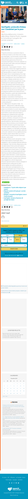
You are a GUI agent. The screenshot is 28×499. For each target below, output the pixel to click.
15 (14, 388)
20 (7, 390)
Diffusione (12, 477)
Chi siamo (4, 477)
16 (17, 388)
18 (23, 388)
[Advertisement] (14, 275)
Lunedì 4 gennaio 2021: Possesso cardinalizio (12, 428)
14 (10, 388)
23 (17, 390)
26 (4, 393)
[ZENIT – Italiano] (8, 2)
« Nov (4, 396)
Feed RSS (14, 402)
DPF (8, 477)
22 (14, 390)
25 (23, 390)
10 (20, 386)
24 (20, 390)
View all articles (5, 221)
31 (20, 393)
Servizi (23, 477)
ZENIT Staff (17, 43)
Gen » (6, 396)
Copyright (14, 479)
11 (23, 386)
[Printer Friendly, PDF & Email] (5, 182)
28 (10, 393)
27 (7, 393)
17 (20, 388)
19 (4, 390)
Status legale (9, 479)
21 (10, 390)
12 (4, 388)
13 (7, 388)
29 (14, 393)
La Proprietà (18, 477)
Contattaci (20, 479)
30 (17, 393)
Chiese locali (4, 7)
